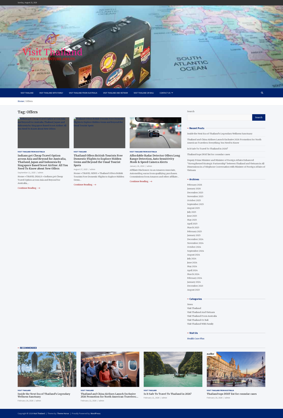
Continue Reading (27, 188)
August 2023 (193, 289)
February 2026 (194, 184)
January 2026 (194, 188)
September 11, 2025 (27, 172)
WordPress (96, 413)
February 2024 (194, 278)
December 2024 (195, 239)
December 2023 (195, 286)
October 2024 (194, 247)
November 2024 (195, 243)
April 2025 (192, 223)
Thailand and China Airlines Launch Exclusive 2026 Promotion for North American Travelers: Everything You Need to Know (108, 397)
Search (190, 111)
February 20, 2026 (214, 397)
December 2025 (195, 192)
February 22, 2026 (88, 400)
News (190, 304)
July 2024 (191, 258)
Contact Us (165, 92)
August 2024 (193, 254)
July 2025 (191, 212)
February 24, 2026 (25, 400)
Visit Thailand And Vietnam (115, 92)
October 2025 (194, 200)
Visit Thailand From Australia (83, 92)
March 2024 (193, 274)
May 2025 (192, 220)
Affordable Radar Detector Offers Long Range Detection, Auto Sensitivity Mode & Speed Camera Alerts (155, 159)
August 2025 (193, 208)
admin (40, 172)
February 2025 (194, 231)
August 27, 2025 (81, 169)
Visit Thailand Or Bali (144, 92)
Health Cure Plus (195, 338)
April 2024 (192, 270)
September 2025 (195, 204)
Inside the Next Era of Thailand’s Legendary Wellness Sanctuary (219, 133)
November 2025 (195, 196)
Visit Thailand (27, 92)
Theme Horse (63, 413)
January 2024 (194, 282)
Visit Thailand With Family (51, 92)
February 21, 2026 (151, 397)
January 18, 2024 (137, 166)
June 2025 (192, 216)
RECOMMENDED (28, 347)
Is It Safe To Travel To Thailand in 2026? (207, 148)
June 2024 (192, 262)
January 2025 (194, 235)
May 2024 (192, 266)
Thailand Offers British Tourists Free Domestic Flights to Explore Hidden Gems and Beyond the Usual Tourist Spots (98, 160)
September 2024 (195, 251)
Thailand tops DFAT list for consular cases (208, 154)
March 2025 (193, 227)
